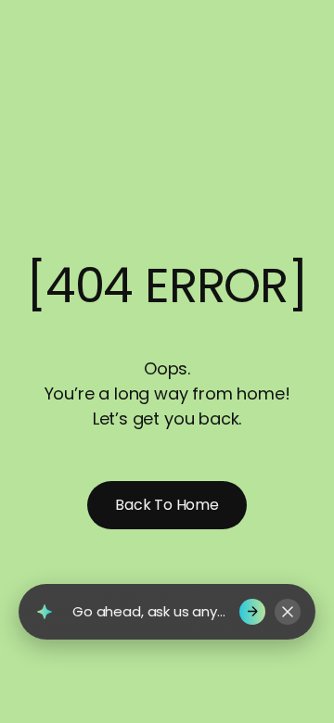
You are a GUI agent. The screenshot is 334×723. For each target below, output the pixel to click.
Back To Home (167, 504)
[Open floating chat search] (45, 612)
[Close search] (288, 612)
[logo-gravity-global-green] (89, 32)
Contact (238, 32)
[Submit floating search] (252, 612)
